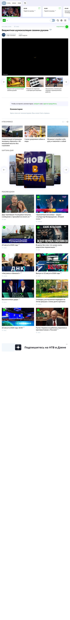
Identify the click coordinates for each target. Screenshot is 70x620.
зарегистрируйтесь (50, 104)
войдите (37, 104)
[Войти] (61, 20)
